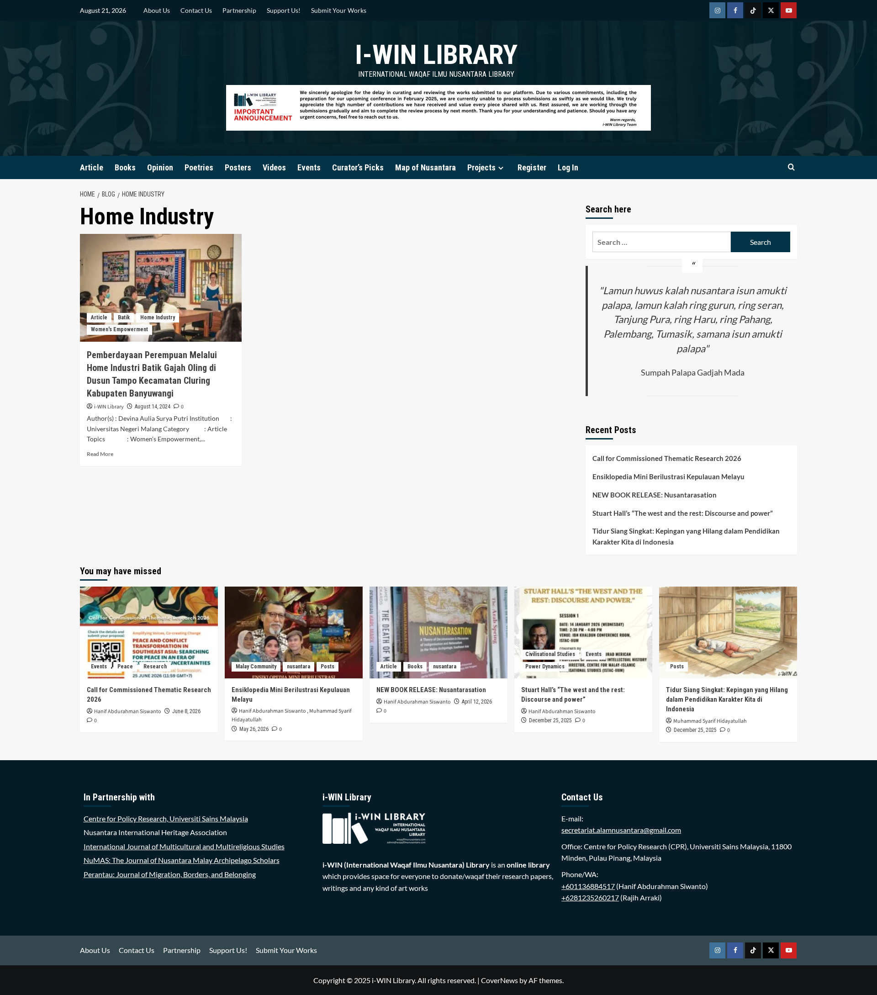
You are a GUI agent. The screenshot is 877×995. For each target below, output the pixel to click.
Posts (327, 666)
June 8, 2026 (186, 711)
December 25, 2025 (550, 720)
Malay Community (256, 666)
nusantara (298, 666)
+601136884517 (588, 886)
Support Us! (284, 10)
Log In (568, 167)
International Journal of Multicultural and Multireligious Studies (184, 846)
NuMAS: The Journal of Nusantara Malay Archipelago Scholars (182, 860)
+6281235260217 (590, 897)
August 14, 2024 (152, 406)
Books (125, 167)
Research (155, 666)
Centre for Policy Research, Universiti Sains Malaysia (166, 818)
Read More (100, 453)
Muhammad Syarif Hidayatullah (710, 721)
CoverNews (499, 980)
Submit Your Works (338, 10)
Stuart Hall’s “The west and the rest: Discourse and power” (682, 513)
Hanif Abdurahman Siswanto (127, 711)
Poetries (199, 167)
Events (309, 167)
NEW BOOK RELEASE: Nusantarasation (654, 495)
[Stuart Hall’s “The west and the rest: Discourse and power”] (583, 632)
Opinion (160, 167)
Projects (481, 167)
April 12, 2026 (477, 702)
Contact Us (196, 10)
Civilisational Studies (550, 654)
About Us (156, 10)
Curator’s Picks (358, 167)
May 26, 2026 (254, 729)
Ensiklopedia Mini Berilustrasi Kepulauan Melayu (668, 476)
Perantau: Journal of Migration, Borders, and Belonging (170, 874)
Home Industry (157, 317)
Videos (274, 167)
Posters (238, 167)
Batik (124, 317)
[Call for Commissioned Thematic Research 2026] (149, 632)
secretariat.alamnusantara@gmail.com (621, 830)
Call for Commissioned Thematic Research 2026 (666, 458)
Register (532, 167)
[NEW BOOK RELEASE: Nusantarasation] (438, 632)
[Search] (791, 167)
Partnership (239, 10)
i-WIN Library (436, 54)
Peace (125, 666)
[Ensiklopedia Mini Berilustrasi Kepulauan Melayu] (294, 632)
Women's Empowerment (119, 329)
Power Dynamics (545, 666)
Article (91, 167)
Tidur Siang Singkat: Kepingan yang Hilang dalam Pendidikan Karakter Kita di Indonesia (686, 536)
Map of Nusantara (425, 167)
